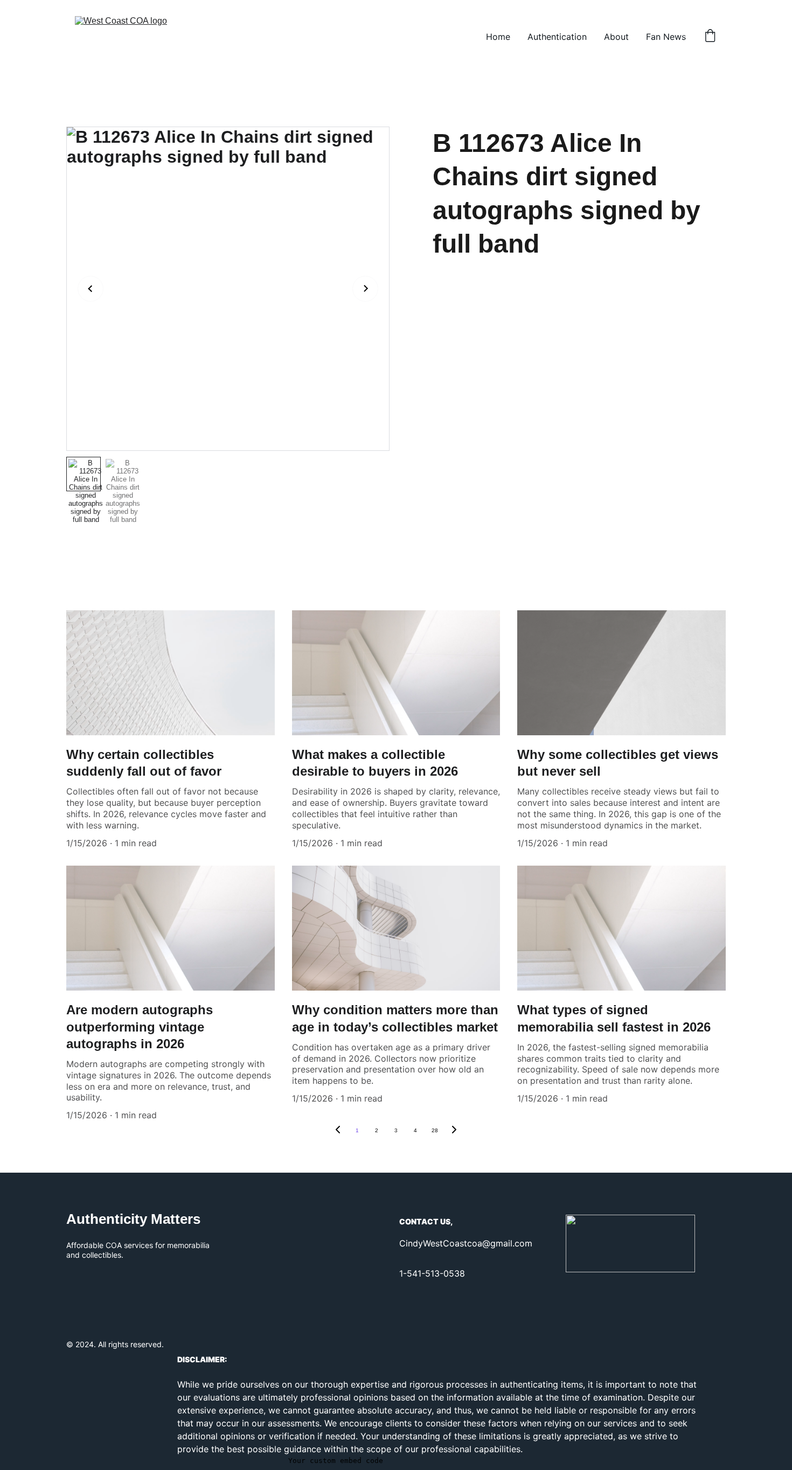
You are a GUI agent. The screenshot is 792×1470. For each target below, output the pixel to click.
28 (435, 1130)
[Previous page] (338, 1130)
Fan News (666, 36)
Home (498, 36)
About (616, 36)
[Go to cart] (710, 37)
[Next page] (454, 1130)
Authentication (557, 36)
